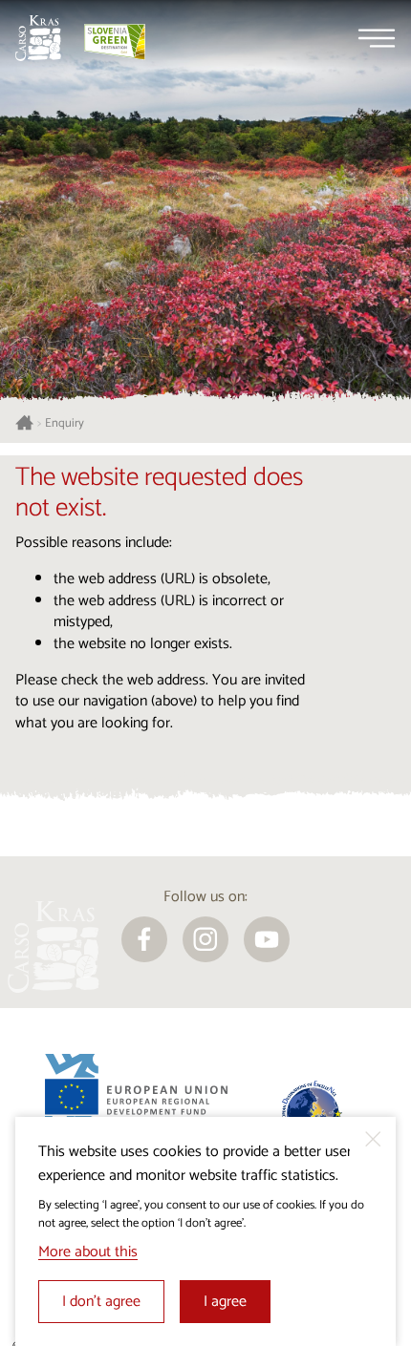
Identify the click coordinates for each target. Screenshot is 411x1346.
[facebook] (144, 939)
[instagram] (205, 939)
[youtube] (267, 939)
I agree (225, 1301)
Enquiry (64, 424)
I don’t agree (101, 1301)
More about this (88, 1252)
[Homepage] (38, 38)
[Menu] (376, 38)
